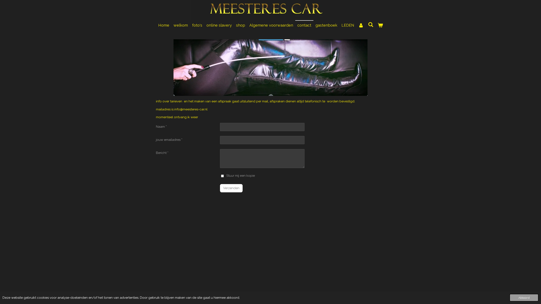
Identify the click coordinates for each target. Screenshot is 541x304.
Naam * (161, 127)
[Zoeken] (370, 24)
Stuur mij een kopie (240, 176)
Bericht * (162, 153)
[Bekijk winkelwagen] (380, 25)
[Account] (361, 25)
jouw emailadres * (169, 140)
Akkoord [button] (524, 297)
